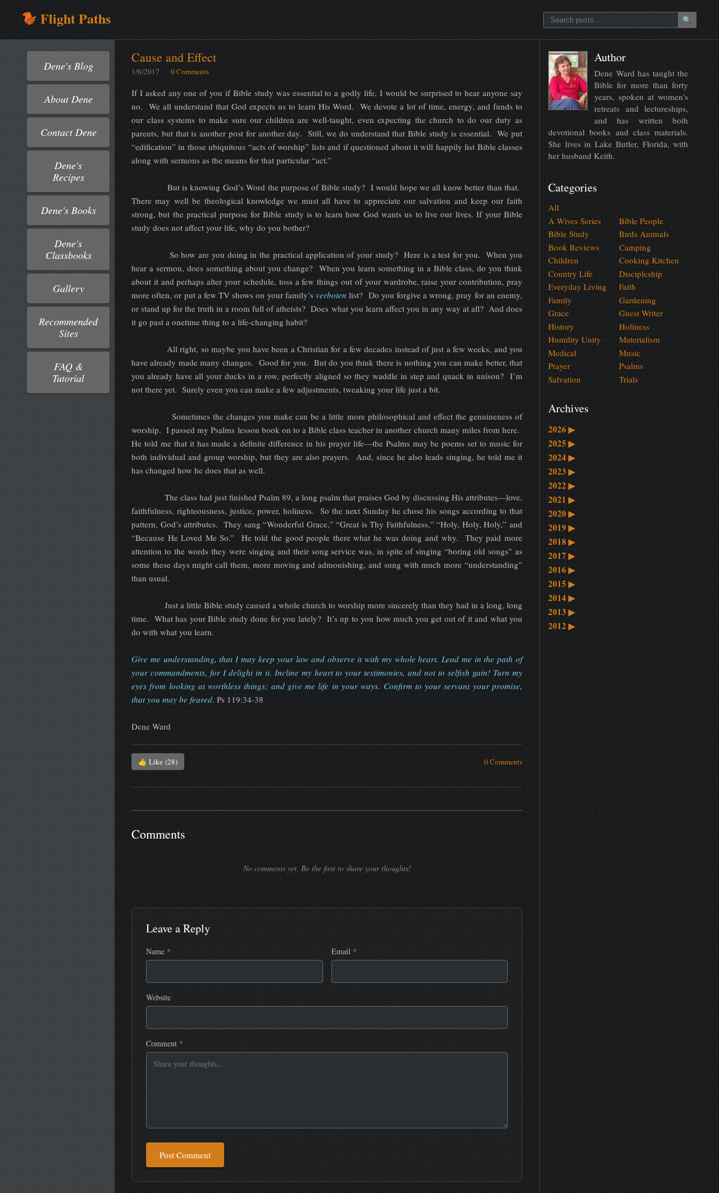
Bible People (641, 220)
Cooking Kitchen (649, 260)
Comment (164, 1043)
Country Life (570, 273)
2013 (561, 611)
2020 (561, 513)
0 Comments (190, 71)
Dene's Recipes (68, 171)
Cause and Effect (173, 57)
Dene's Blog (68, 65)
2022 (561, 485)
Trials (628, 379)
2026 (561, 429)
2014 (561, 597)
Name (158, 951)
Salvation (564, 379)
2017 (561, 555)
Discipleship (640, 273)
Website (158, 997)
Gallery (68, 288)
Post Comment (185, 1154)
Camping (635, 247)
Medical (562, 352)
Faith (627, 286)
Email (344, 951)
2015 (561, 583)
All (553, 207)
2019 (561, 527)
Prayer (559, 365)
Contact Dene (68, 132)
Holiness (634, 326)
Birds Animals (644, 233)
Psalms (631, 365)
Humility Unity (574, 339)
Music (629, 352)
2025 (561, 443)
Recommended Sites (68, 327)
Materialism (639, 339)
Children (563, 260)
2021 (561, 499)
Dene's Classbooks (68, 249)
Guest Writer (641, 312)
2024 (561, 457)
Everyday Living (577, 286)
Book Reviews (573, 247)
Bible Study (568, 233)
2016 (561, 569)
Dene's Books (68, 210)
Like (158, 762)
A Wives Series (574, 220)
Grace (558, 312)
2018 (561, 541)
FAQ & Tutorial (68, 372)
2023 (561, 471)
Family (560, 300)
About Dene (68, 99)
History (561, 326)
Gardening (637, 300)
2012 (561, 626)
